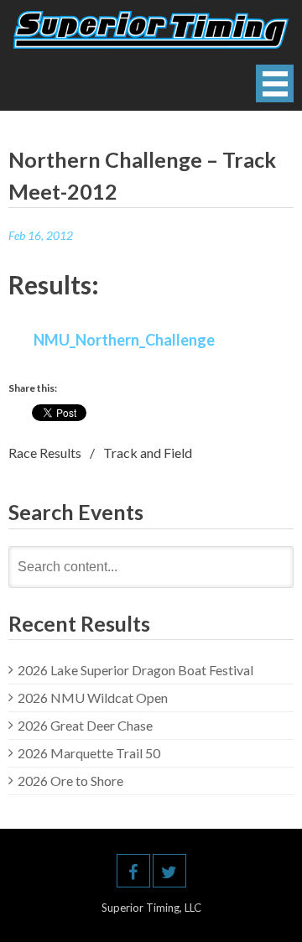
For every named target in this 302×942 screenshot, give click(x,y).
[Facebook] (133, 870)
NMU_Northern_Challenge (124, 339)
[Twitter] (169, 870)
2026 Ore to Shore (70, 780)
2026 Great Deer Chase (85, 725)
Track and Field (147, 453)
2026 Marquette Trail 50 (89, 753)
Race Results (44, 453)
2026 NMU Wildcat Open (93, 697)
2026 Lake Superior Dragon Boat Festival (135, 670)
